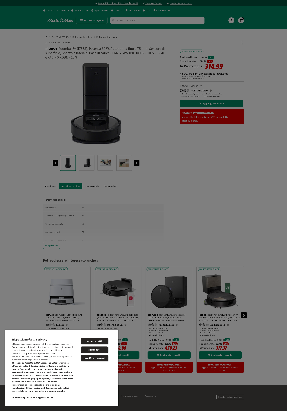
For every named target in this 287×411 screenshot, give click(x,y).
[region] (61, 368)
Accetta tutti (94, 341)
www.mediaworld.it (56, 391)
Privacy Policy (33, 397)
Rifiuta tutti (94, 349)
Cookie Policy (18, 397)
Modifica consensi (94, 358)
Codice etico (47, 397)
